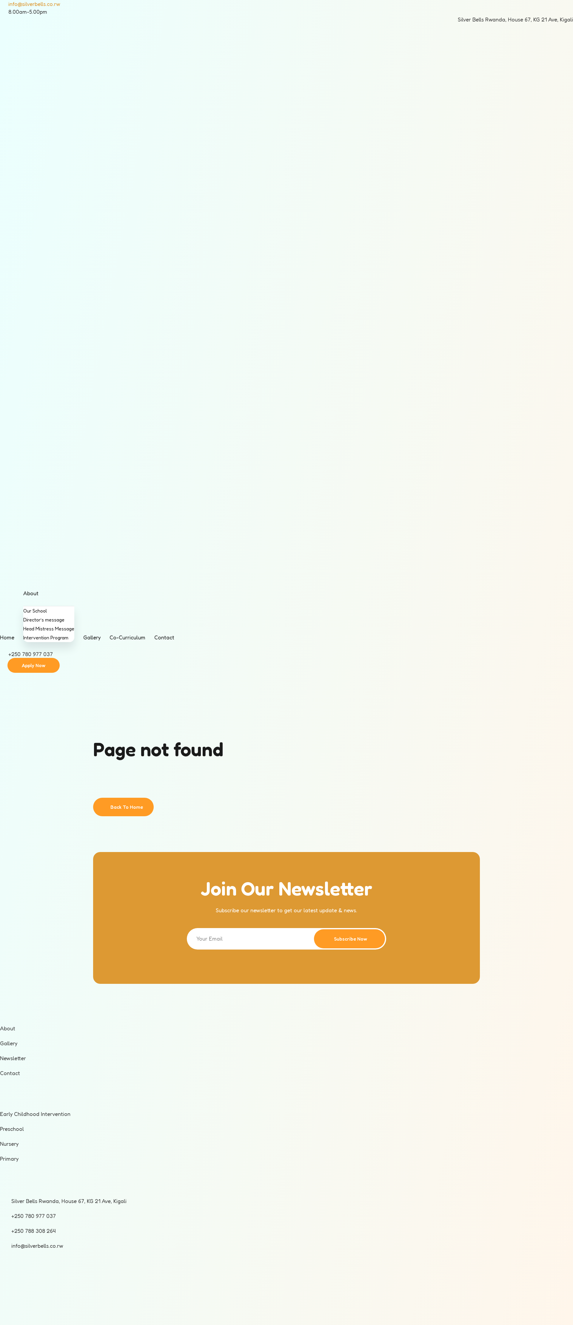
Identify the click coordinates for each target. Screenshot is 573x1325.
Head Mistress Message (48, 629)
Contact (164, 637)
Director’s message (43, 620)
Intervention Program (45, 638)
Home (7, 637)
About (30, 593)
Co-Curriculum (127, 637)
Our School (35, 611)
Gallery (92, 637)
